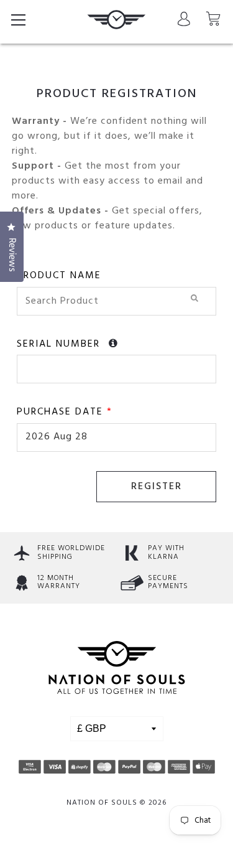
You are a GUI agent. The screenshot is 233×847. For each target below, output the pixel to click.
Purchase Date (64, 412)
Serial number (60, 344)
